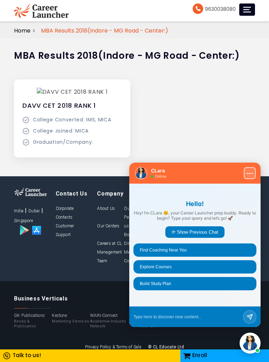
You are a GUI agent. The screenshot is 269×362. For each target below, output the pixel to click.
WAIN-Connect (108, 320)
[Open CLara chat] (250, 343)
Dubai (34, 210)
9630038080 (220, 9)
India (18, 210)
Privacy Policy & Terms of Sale (113, 347)
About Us (106, 208)
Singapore (23, 220)
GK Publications (29, 320)
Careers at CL (109, 243)
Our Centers (108, 225)
